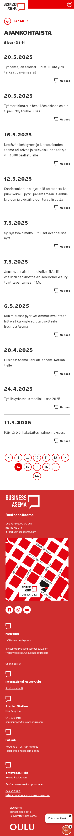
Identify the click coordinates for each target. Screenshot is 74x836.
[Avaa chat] (67, 830)
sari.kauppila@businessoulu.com (25, 721)
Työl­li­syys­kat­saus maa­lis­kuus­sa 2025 (32, 399)
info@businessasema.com (21, 531)
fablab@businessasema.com (22, 750)
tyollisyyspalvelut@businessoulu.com (27, 652)
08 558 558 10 (13, 663)
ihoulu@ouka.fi (14, 688)
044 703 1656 (13, 791)
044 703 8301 (13, 717)
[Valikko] (69, 4)
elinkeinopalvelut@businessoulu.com (27, 648)
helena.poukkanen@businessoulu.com (28, 795)
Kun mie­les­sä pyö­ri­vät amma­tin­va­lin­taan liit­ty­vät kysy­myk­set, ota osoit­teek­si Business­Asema (35, 321)
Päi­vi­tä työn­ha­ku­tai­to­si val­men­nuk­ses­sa (35, 432)
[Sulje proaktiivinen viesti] (70, 816)
